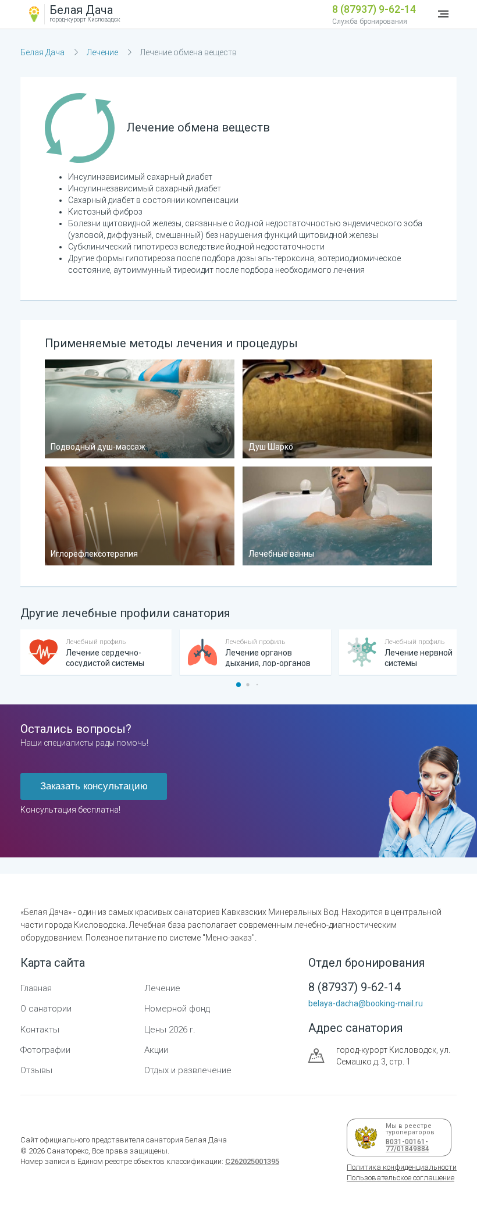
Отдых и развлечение (188, 1070)
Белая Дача (42, 52)
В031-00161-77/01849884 (405, 1145)
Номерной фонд (177, 1008)
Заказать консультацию (94, 786)
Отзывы (36, 1070)
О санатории (46, 1008)
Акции (156, 1050)
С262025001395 (252, 1161)
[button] (238, 684)
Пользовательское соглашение (400, 1177)
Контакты (39, 1029)
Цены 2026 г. (169, 1029)
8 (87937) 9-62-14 (374, 9)
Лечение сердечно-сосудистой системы (105, 658)
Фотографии (45, 1050)
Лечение (102, 52)
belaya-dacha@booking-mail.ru (365, 1003)
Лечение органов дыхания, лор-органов (268, 658)
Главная (36, 988)
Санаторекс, (67, 1151)
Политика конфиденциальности (402, 1167)
